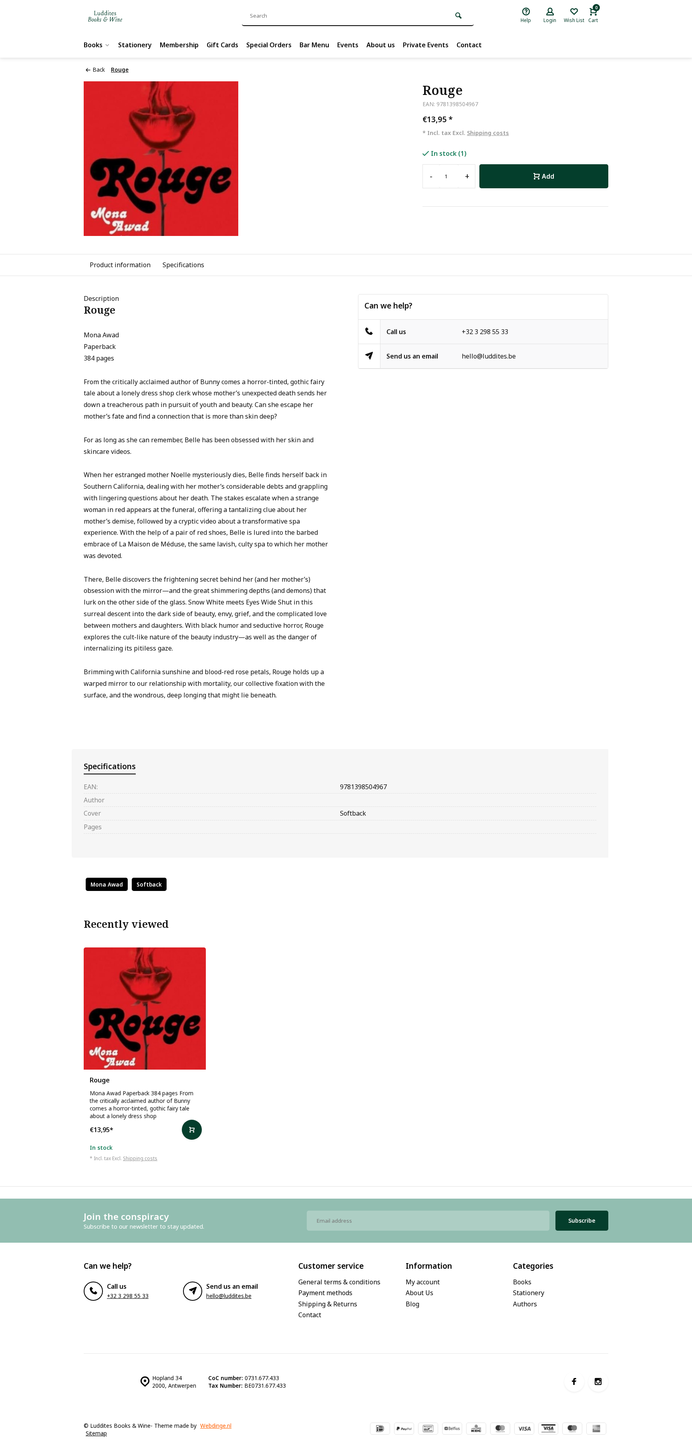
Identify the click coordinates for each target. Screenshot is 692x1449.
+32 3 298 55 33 (485, 331)
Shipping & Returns (327, 1304)
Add (548, 176)
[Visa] (524, 1429)
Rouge (120, 69)
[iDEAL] (380, 1429)
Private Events (426, 44)
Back (99, 69)
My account (423, 1282)
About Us (419, 1292)
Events (347, 44)
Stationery (135, 44)
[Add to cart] (192, 1130)
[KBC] (476, 1429)
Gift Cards (222, 44)
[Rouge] (145, 1008)
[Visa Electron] (548, 1429)
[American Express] (596, 1429)
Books (93, 44)
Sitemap (96, 1433)
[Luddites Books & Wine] (132, 16)
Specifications (183, 264)
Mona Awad (107, 884)
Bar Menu (314, 44)
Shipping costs (488, 133)
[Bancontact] (428, 1429)
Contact (469, 44)
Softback (149, 884)
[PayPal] (404, 1429)
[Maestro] (572, 1429)
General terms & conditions (339, 1282)
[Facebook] (574, 1382)
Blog (412, 1304)
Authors (525, 1304)
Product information (120, 264)
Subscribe (581, 1220)
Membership (179, 44)
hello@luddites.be (489, 356)
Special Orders (269, 44)
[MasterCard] (500, 1429)
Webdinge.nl (215, 1425)
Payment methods (325, 1292)
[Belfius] (452, 1429)
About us (380, 44)
